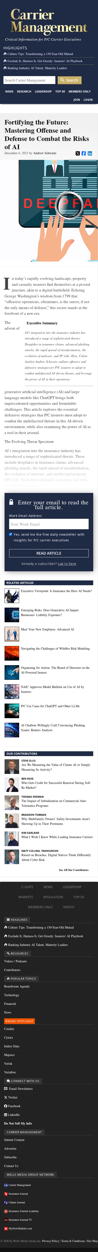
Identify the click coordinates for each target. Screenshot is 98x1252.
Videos (68, 907)
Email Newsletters (20, 1088)
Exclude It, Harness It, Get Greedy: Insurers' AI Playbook (45, 61)
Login (88, 100)
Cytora (8, 1037)
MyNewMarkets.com (20, 1228)
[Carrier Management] (49, 22)
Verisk (8, 1063)
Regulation (53, 897)
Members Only (79, 91)
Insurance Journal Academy (24, 1211)
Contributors (12, 970)
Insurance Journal (18, 1193)
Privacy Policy (50, 1241)
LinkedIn (13, 1114)
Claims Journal (17, 1202)
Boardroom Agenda (16, 986)
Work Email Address (25, 516)
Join (77, 100)
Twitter (12, 1097)
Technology (11, 995)
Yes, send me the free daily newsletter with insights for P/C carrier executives (49, 537)
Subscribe (10, 1157)
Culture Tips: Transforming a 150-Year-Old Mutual (40, 54)
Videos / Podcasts (15, 961)
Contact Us (11, 1166)
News (9, 91)
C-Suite (27, 887)
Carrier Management (20, 1185)
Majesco (9, 1055)
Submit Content (14, 1140)
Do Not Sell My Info (18, 1123)
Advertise (10, 1148)
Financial (10, 1003)
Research (24, 91)
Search (71, 80)
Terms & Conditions (73, 1241)
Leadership (43, 91)
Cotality (9, 1029)
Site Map (92, 1241)
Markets (25, 897)
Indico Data (11, 1046)
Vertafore (10, 1072)
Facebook (14, 1106)
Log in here (67, 563)
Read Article (48, 553)
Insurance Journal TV (20, 1219)
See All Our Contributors (74, 870)
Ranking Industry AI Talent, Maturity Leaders (37, 68)
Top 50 (60, 91)
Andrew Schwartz (44, 153)
